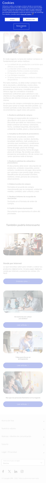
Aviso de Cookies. (26, 14)
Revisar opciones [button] (21, 26)
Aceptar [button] (12, 19)
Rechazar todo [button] (30, 19)
